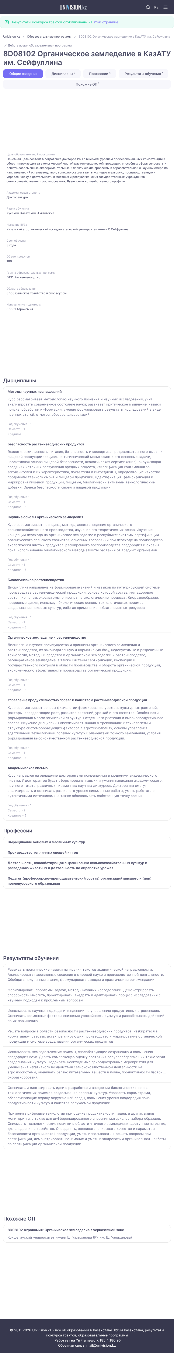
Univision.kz (11, 36)
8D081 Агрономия (20, 309)
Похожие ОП (87, 84)
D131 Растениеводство (23, 277)
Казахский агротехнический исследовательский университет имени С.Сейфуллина (68, 229)
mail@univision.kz (101, 1345)
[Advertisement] (87, 120)
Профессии (99, 73)
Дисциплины (63, 73)
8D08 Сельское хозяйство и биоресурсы (37, 293)
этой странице (105, 22)
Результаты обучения (143, 73)
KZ (156, 7)
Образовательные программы (49, 36)
